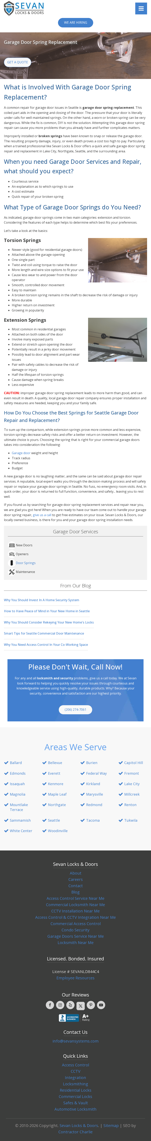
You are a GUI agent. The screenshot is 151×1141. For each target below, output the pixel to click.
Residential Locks (75, 1090)
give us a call (42, 515)
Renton (130, 804)
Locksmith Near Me (76, 942)
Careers (75, 879)
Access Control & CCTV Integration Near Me (75, 917)
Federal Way (96, 773)
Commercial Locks (75, 1096)
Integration (75, 1077)
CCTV (75, 1071)
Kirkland (93, 783)
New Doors (24, 545)
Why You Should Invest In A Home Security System (41, 600)
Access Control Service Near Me (75, 898)
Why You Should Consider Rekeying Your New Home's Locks (49, 622)
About (75, 873)
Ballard (16, 762)
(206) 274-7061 (75, 709)
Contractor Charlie (75, 1131)
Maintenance (25, 572)
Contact (75, 885)
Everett (54, 773)
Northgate (57, 804)
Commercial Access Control (76, 923)
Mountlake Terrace (19, 807)
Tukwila (130, 820)
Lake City (132, 783)
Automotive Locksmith (75, 1109)
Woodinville (58, 830)
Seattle (54, 820)
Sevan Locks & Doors (79, 1125)
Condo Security (75, 930)
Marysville (94, 794)
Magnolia (17, 794)
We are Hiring (75, 22)
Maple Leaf (57, 794)
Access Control (75, 1065)
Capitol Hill (133, 762)
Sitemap (111, 1125)
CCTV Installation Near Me (75, 911)
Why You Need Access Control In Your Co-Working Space (46, 644)
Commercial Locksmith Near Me (75, 904)
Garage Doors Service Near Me (75, 936)
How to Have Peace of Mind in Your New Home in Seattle (47, 611)
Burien (91, 762)
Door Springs (26, 563)
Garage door (21, 453)
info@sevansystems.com (75, 1041)
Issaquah (17, 783)
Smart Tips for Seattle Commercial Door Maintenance (44, 633)
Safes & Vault (75, 1102)
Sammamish (20, 820)
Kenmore (55, 783)
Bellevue (55, 762)
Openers (22, 554)
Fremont (131, 773)
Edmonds (18, 773)
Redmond (94, 804)
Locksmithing (75, 1084)
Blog (75, 892)
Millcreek (132, 794)
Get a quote (17, 62)
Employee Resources (75, 978)
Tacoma (93, 820)
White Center (21, 830)
